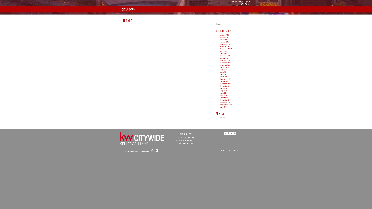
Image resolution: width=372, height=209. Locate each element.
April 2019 (223, 74)
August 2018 (224, 88)
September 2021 (226, 49)
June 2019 (224, 72)
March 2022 (224, 40)
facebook (246, 4)
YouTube (249, 4)
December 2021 (225, 44)
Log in (222, 117)
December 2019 (225, 60)
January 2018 (224, 98)
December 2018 (225, 84)
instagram (244, 4)
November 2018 (225, 86)
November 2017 (225, 102)
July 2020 (223, 51)
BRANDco (236, 150)
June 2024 (224, 37)
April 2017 (223, 107)
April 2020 (223, 53)
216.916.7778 (246, 1)
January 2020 (224, 58)
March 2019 (224, 77)
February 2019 (225, 79)
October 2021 (225, 47)
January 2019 (224, 81)
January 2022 (224, 42)
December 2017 (225, 100)
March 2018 (224, 95)
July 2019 (223, 70)
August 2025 (224, 35)
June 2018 (224, 93)
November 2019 (225, 63)
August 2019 (224, 67)
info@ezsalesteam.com (185, 138)
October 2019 (225, 65)
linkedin (242, 4)
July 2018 (223, 91)
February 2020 (225, 56)
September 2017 (226, 105)
